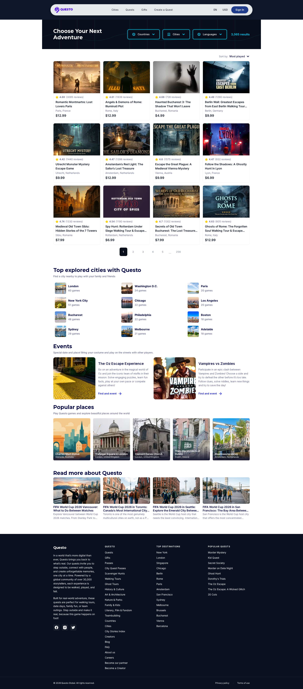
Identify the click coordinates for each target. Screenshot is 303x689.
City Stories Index (115, 631)
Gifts (144, 9)
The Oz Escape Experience (121, 363)
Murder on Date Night (220, 568)
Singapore (162, 562)
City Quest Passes (115, 568)
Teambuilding (112, 615)
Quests (130, 9)
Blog (107, 641)
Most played (237, 56)
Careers (109, 657)
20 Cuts (212, 594)
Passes (109, 562)
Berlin (159, 573)
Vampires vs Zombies (216, 363)
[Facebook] (56, 627)
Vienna (160, 620)
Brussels (161, 610)
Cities (115, 9)
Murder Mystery (217, 552)
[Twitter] (73, 627)
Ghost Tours (112, 583)
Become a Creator (115, 668)
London (160, 557)
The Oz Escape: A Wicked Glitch (226, 589)
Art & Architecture (115, 594)
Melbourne (162, 604)
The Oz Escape (216, 583)
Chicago (161, 568)
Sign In (239, 9)
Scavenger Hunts (115, 573)
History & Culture (114, 589)
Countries (110, 620)
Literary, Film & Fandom (118, 610)
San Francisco (164, 594)
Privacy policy (222, 683)
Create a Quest (163, 9)
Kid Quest (213, 557)
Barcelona (162, 626)
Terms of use (243, 683)
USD (225, 9)
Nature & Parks (113, 599)
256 (178, 251)
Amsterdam (163, 589)
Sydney (160, 599)
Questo (59, 547)
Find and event (107, 393)
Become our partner (116, 662)
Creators (110, 636)
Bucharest (162, 615)
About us (110, 652)
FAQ (107, 647)
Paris (159, 583)
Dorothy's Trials (216, 578)
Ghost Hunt (214, 573)
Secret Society (216, 562)
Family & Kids (112, 604)
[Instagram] (65, 627)
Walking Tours (113, 578)
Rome (159, 578)
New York (161, 552)
